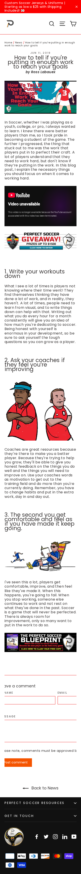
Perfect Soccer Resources (34, 803)
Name (9, 693)
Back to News (44, 788)
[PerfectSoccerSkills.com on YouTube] (74, 836)
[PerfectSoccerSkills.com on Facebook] (36, 836)
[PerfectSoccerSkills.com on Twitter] (46, 836)
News (18, 42)
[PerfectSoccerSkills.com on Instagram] (55, 836)
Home (8, 42)
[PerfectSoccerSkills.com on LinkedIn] (64, 836)
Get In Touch (19, 816)
